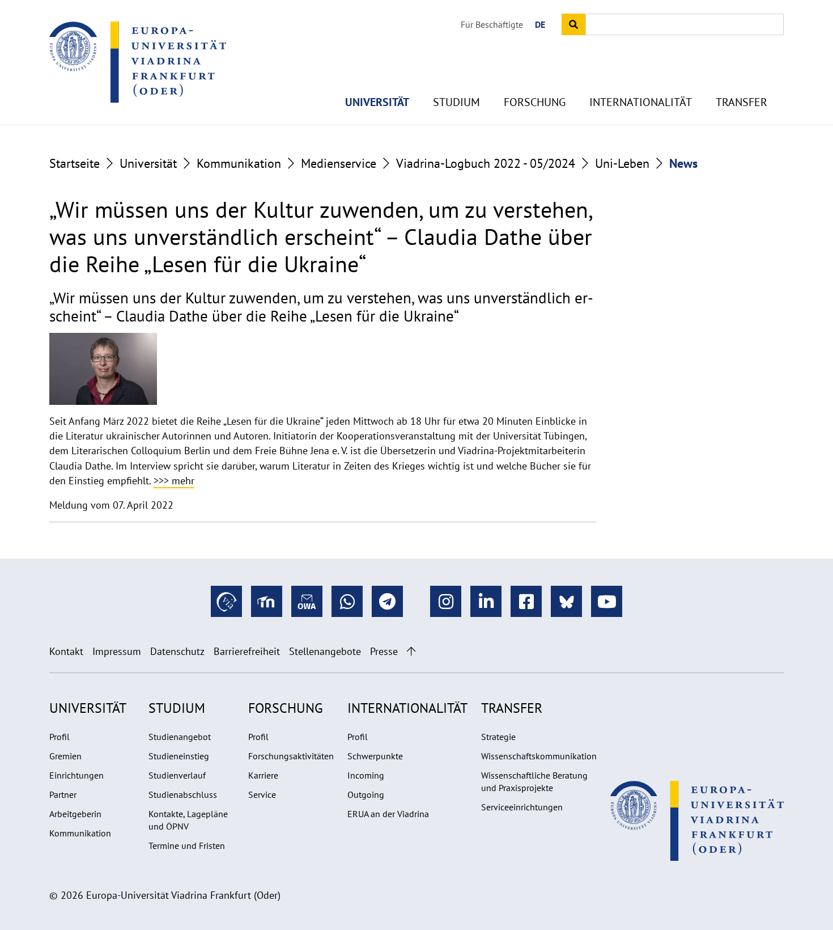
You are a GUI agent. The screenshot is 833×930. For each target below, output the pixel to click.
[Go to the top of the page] (411, 651)
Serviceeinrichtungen (522, 807)
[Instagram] (445, 601)
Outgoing (365, 794)
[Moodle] (266, 601)
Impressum (116, 651)
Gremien (65, 756)
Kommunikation (239, 163)
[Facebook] (526, 601)
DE (540, 24)
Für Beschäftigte (492, 24)
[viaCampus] (226, 601)
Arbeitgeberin (75, 813)
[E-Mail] (306, 601)
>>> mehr (174, 480)
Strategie (498, 736)
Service (262, 794)
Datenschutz (177, 651)
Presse (384, 651)
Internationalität (640, 102)
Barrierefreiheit (247, 651)
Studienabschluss (182, 794)
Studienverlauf (177, 775)
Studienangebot (179, 736)
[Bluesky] (566, 601)
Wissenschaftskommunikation (539, 756)
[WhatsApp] (347, 601)
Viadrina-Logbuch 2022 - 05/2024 (485, 163)
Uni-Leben (622, 163)
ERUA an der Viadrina (388, 813)
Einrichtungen (76, 775)
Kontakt (66, 651)
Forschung (535, 102)
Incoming (365, 775)
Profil (59, 736)
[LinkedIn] (486, 601)
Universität (377, 102)
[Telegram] (387, 601)
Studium (456, 102)
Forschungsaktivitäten (291, 756)
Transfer (741, 102)
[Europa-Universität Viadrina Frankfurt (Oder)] (137, 62)
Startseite (74, 163)
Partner (62, 794)
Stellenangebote (325, 651)
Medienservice (338, 163)
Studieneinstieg (178, 756)
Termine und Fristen (186, 845)
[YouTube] (606, 601)
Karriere (263, 775)
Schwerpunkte (375, 756)
